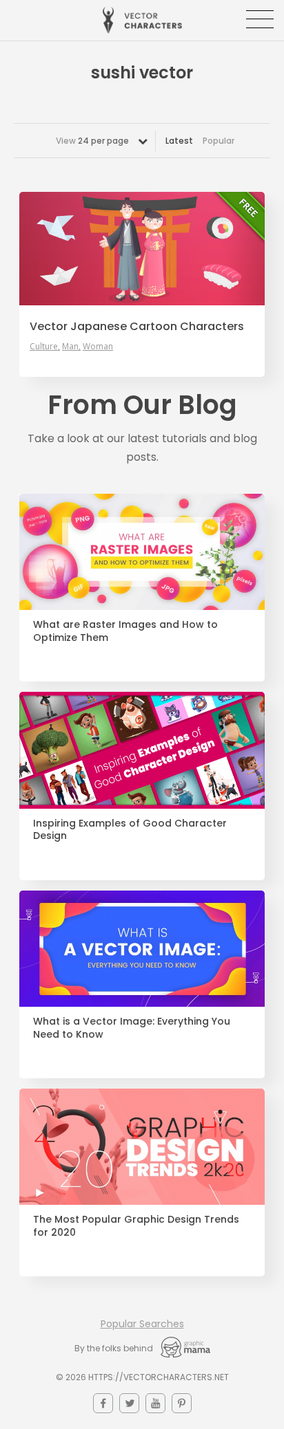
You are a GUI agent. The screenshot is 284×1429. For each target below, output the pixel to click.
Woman (98, 346)
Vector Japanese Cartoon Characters (137, 326)
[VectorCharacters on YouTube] (155, 1403)
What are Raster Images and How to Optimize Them (125, 631)
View (92, 140)
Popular (218, 140)
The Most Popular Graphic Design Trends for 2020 (136, 1226)
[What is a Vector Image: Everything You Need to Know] (142, 949)
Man (70, 346)
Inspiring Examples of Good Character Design (130, 830)
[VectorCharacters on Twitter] (129, 1403)
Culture (44, 346)
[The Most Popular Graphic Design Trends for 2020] (142, 1147)
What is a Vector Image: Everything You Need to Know (131, 1028)
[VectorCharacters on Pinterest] (182, 1403)
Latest (179, 140)
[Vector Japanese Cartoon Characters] (142, 248)
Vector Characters (142, 20)
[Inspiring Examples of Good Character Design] (142, 750)
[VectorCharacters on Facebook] (103, 1403)
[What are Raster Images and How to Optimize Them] (142, 552)
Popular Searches (142, 1324)
